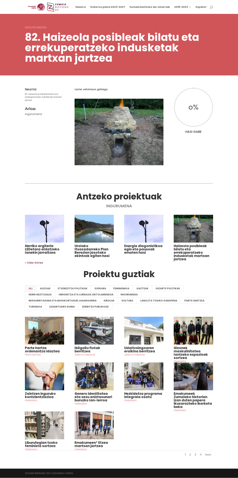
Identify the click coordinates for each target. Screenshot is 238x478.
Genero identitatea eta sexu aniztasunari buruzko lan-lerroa (93, 397)
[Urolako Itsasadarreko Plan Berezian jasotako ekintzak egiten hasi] (94, 229)
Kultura (127, 300)
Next (208, 455)
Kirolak (109, 300)
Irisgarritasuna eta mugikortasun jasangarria (63, 300)
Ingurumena (129, 294)
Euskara (100, 288)
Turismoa (35, 306)
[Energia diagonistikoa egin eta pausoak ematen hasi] (143, 229)
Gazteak (142, 288)
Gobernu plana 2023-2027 (107, 7)
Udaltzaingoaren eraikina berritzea (139, 350)
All (31, 288)
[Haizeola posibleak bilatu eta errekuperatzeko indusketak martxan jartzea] (193, 229)
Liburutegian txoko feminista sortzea (41, 444)
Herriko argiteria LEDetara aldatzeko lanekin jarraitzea (42, 249)
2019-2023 (181, 7)
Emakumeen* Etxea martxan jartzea (91, 444)
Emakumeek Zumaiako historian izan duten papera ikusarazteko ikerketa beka (193, 400)
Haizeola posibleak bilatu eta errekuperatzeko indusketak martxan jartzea (191, 253)
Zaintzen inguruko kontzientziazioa (40, 395)
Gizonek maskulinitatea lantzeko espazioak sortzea (191, 353)
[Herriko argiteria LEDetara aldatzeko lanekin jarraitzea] (44, 229)
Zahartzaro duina (62, 306)
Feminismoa (121, 288)
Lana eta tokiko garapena (158, 300)
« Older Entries (34, 262)
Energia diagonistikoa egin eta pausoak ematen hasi (143, 249)
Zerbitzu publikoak (95, 306)
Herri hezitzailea (40, 294)
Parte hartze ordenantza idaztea (42, 350)
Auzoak (45, 288)
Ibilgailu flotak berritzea (87, 350)
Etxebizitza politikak (72, 288)
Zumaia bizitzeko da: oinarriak (149, 7)
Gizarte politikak (168, 288)
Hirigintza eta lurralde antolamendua (86, 294)
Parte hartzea (194, 300)
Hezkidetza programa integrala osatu (143, 395)
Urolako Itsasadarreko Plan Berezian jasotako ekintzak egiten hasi (92, 251)
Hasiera (80, 7)
